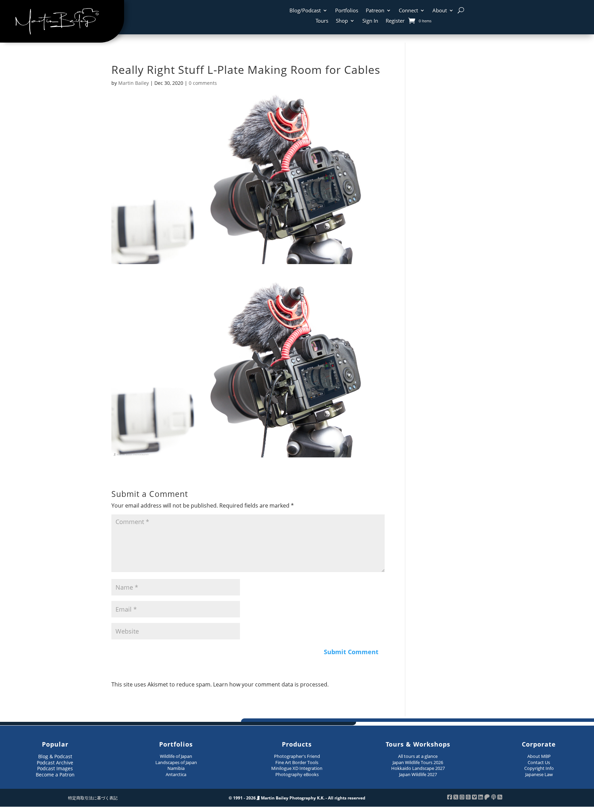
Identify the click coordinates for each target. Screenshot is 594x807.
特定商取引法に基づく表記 (93, 798)
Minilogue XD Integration (296, 768)
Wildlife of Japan (176, 756)
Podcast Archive (55, 762)
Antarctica (176, 774)
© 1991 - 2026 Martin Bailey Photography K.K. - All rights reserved (297, 798)
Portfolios (346, 11)
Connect (408, 11)
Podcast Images (55, 768)
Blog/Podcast (305, 11)
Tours (322, 21)
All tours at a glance (418, 756)
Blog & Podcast (55, 756)
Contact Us (539, 762)
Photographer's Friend (297, 756)
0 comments (203, 83)
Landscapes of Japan (176, 762)
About (439, 11)
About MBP (539, 756)
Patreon (375, 11)
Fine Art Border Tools (296, 762)
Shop (342, 21)
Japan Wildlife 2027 (418, 774)
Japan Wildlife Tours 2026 (418, 762)
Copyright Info (539, 768)
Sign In (370, 21)
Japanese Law (539, 774)
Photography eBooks (297, 774)
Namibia (176, 768)
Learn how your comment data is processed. (271, 684)
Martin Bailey (133, 83)
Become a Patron (55, 774)
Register (395, 21)
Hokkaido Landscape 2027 (418, 768)
